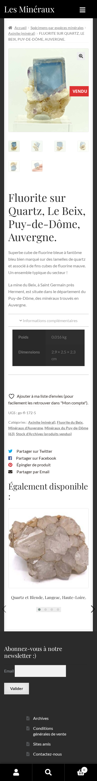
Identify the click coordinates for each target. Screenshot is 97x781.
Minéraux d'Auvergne (25, 428)
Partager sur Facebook (36, 458)
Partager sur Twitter (34, 451)
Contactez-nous (47, 753)
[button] (81, 56)
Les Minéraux (29, 8)
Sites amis (42, 743)
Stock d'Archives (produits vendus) (44, 434)
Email (9, 670)
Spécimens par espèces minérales (57, 27)
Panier (75, 768)
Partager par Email (33, 471)
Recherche (48, 772)
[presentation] (5, 609)
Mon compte (16, 772)
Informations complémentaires (50, 320)
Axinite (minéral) (21, 33)
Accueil (20, 27)
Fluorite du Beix (70, 422)
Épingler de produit (34, 464)
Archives (41, 718)
